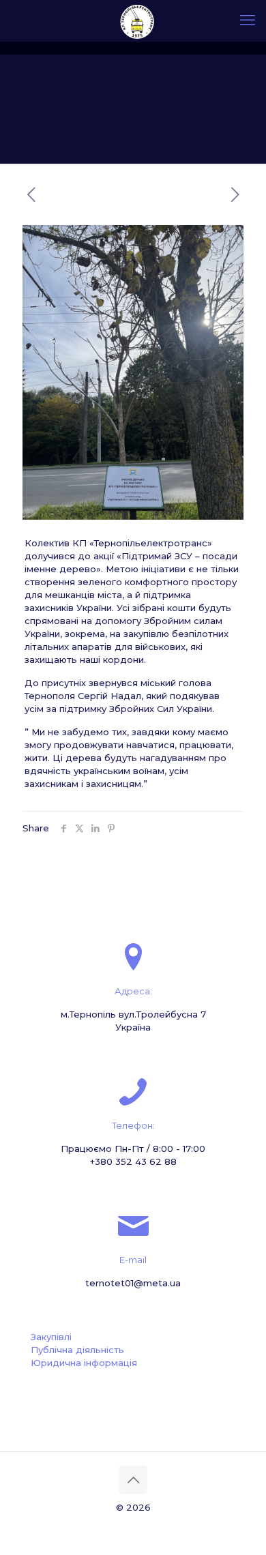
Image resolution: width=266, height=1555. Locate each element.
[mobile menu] (247, 20)
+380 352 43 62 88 (133, 1161)
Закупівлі (51, 1336)
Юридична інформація (84, 1362)
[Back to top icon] (133, 1480)
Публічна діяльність (77, 1349)
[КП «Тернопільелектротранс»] (138, 20)
